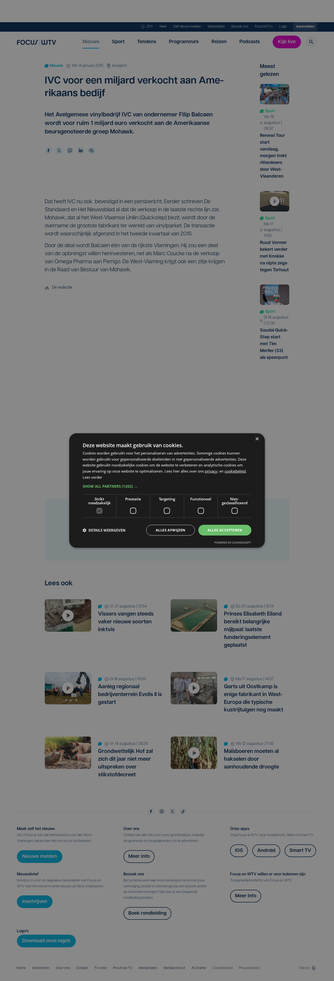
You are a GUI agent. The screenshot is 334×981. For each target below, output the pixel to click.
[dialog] (167, 490)
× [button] (257, 439)
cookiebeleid (235, 471)
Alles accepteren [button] (225, 530)
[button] (167, 486)
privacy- (211, 471)
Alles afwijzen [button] (170, 530)
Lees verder (92, 477)
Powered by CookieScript (232, 542)
